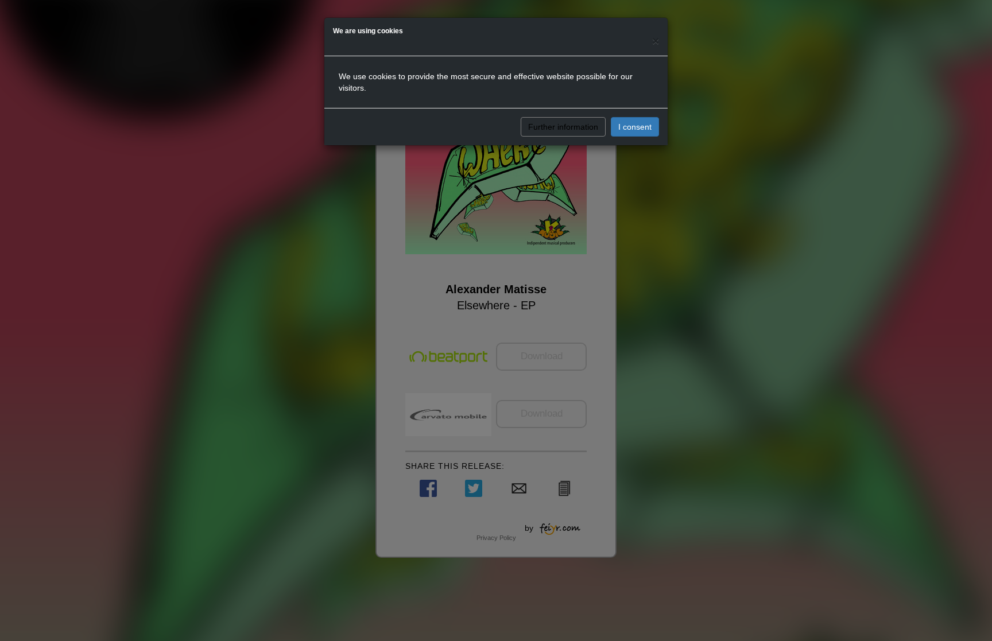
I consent (635, 126)
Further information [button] (563, 126)
